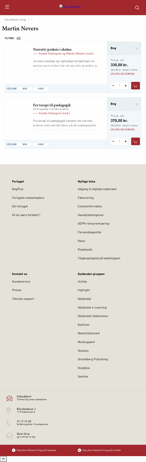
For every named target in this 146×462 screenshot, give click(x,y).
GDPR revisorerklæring (93, 223)
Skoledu (83, 350)
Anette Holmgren (50, 53)
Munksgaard (86, 342)
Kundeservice (21, 281)
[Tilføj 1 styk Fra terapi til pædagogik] (125, 141)
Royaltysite (85, 249)
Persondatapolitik (89, 232)
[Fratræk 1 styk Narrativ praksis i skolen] (113, 85)
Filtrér (9, 38)
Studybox (84, 368)
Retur (81, 241)
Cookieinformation (90, 206)
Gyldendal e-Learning (92, 307)
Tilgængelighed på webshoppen (99, 258)
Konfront (83, 325)
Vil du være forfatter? (26, 215)
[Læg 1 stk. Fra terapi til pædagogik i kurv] (135, 141)
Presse (16, 290)
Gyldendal (84, 299)
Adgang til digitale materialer (97, 189)
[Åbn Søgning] (137, 7)
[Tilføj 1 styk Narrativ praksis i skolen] (125, 85)
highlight (84, 290)
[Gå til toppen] (3, 459)
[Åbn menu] (7, 7)
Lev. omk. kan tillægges (123, 73)
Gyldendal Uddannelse (93, 316)
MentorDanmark (89, 333)
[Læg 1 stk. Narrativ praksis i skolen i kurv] (135, 85)
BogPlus (17, 189)
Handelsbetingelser (91, 215)
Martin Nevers (75, 53)
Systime (83, 376)
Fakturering (86, 198)
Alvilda (82, 281)
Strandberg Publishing (93, 359)
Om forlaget (20, 206)
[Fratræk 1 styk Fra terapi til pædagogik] (113, 141)
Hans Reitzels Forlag (15, 20)
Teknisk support (23, 299)
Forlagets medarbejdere (28, 198)
